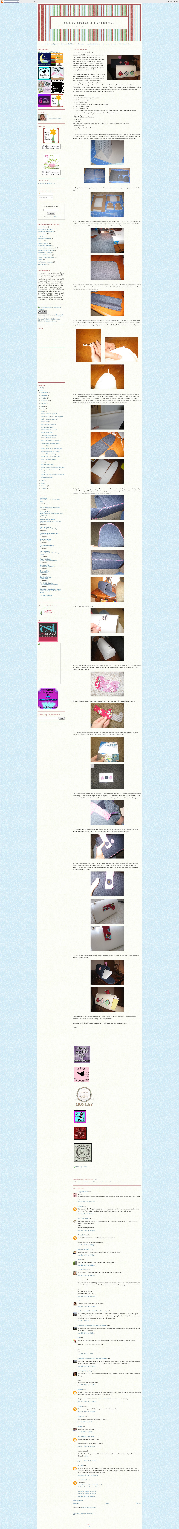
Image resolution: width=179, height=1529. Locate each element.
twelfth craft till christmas (45, 262)
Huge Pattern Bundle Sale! (47, 566)
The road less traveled (47, 545)
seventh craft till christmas (46, 250)
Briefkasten (81, 1416)
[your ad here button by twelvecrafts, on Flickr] (57, 106)
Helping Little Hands (46, 512)
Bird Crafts (43, 498)
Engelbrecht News (45, 577)
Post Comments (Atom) (88, 1507)
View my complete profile (55, 118)
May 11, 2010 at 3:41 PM (87, 1245)
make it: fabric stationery (48, 454)
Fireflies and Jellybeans (47, 519)
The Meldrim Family (46, 583)
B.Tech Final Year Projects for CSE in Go (90, 1485)
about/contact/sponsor (51, 44)
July (42, 406)
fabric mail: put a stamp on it (49, 419)
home (40, 44)
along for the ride (45, 539)
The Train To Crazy (46, 595)
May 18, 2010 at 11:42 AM (87, 1366)
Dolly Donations (45, 551)
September (44, 401)
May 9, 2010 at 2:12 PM (86, 1214)
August (43, 403)
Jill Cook (80, 1465)
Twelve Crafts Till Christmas (89, 22)
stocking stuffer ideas (93, 44)
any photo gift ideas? (47, 427)
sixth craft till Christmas (45, 252)
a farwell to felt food (47, 477)
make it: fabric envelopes (48, 446)
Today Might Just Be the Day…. (50, 533)
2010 (41, 390)
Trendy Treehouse (45, 559)
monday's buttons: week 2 (49, 414)
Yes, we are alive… (45, 535)
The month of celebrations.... (48, 547)
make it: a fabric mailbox (83, 52)
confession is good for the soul (50, 451)
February (44, 486)
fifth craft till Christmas (44, 238)
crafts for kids (42, 227)
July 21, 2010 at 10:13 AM (87, 1461)
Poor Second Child (45, 541)
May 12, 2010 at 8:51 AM (87, 1265)
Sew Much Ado (82, 1270)
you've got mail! (45, 462)
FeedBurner (55, 217)
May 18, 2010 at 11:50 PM (87, 1385)
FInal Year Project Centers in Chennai (89, 1487)
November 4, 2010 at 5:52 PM (88, 1475)
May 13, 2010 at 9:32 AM (87, 1296)
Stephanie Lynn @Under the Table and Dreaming (92, 1311)
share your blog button (109, 44)
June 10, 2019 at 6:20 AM (87, 1496)
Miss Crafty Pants (83, 1218)
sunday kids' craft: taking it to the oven (52, 474)
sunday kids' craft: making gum (50, 456)
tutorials (119, 1181)
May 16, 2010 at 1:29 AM (87, 1321)
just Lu (85, 1399)
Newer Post (76, 1503)
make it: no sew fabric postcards (51, 440)
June (43, 409)
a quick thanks (45, 422)
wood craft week (42, 264)
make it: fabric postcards (48, 438)
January (44, 488)
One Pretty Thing (45, 527)
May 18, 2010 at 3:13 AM (87, 1333)
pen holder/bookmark (47, 464)
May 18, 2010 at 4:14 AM (87, 1354)
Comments (43, 197)
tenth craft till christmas (45, 255)
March (43, 483)
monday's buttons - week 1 (49, 430)
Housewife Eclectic (105, 1399)
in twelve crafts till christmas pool (48, 611)
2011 (41, 387)
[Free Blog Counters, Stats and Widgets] (89, 1527)
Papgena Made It (83, 1192)
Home (107, 1503)
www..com (45, 608)
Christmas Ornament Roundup (48, 529)
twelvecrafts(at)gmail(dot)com (46, 183)
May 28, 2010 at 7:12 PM (87, 1411)
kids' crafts (81, 44)
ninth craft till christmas (45, 245)
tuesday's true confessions (46, 257)
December (44, 392)
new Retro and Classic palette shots (50, 507)
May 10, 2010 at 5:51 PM (87, 1230)
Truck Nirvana (44, 578)
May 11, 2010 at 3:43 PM (87, 1255)
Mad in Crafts (82, 1235)
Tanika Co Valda (82, 1480)
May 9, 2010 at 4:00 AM (86, 1201)
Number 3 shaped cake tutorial (48, 560)
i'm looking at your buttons (49, 435)
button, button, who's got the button (51, 448)
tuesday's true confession (48, 424)
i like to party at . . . (125, 44)
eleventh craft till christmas (46, 231)
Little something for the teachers (49, 584)
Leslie (79, 1259)
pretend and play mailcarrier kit (107, 1181)
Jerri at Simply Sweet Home (86, 1436)
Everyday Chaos (45, 571)
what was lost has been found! (50, 443)
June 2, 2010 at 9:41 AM (86, 1422)
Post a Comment (78, 1500)
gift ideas (95, 1181)
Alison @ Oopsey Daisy (85, 1371)
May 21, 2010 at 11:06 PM (87, 1401)
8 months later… (44, 572)
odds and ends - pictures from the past (52, 467)
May (42, 411)
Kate (79, 1301)
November (44, 395)
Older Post (138, 1503)
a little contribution (46, 432)
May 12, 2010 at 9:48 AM (87, 1275)
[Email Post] (96, 1179)
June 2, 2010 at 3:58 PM (86, 1432)
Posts (42, 194)
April (43, 480)
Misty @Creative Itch (84, 1249)
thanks (86, 1456)
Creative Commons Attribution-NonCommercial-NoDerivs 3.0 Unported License (50, 319)
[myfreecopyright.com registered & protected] (51, 309)
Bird (79, 1337)
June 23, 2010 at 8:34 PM (87, 1446)
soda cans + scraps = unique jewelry (52, 416)
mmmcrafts (43, 506)
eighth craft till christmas (84, 1181)
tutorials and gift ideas (68, 44)
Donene (80, 1426)
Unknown (80, 1206)
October (44, 398)
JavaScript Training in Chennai (87, 1491)
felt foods (40, 236)
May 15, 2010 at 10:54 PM (87, 1306)
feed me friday (42, 234)
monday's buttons (43, 243)
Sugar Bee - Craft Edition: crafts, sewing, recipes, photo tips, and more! (50, 590)
